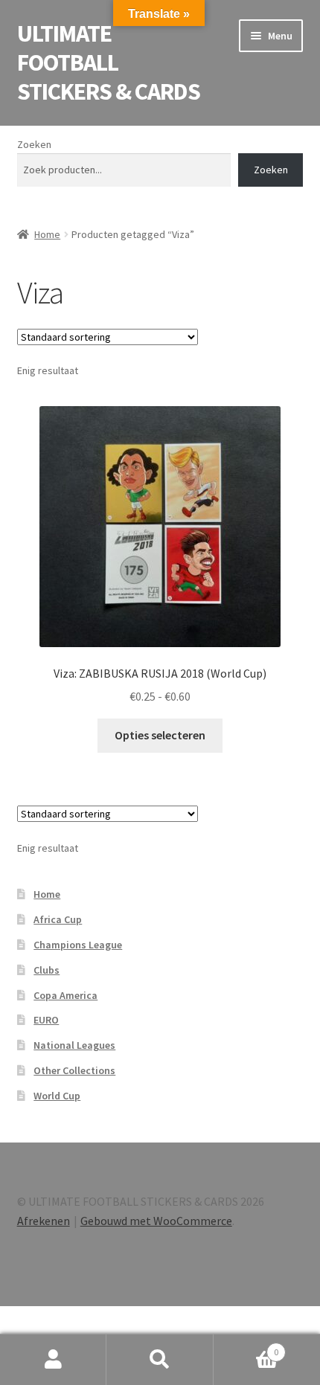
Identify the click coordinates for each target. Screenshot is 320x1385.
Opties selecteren (160, 734)
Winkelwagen (246, 1346)
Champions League (77, 944)
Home (47, 234)
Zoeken (34, 144)
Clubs (46, 970)
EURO (46, 1019)
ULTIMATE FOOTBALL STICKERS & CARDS (108, 62)
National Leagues (74, 1045)
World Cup (56, 1095)
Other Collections (74, 1070)
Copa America (65, 995)
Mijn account (53, 1359)
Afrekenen (43, 1220)
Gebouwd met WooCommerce (156, 1220)
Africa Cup (57, 919)
